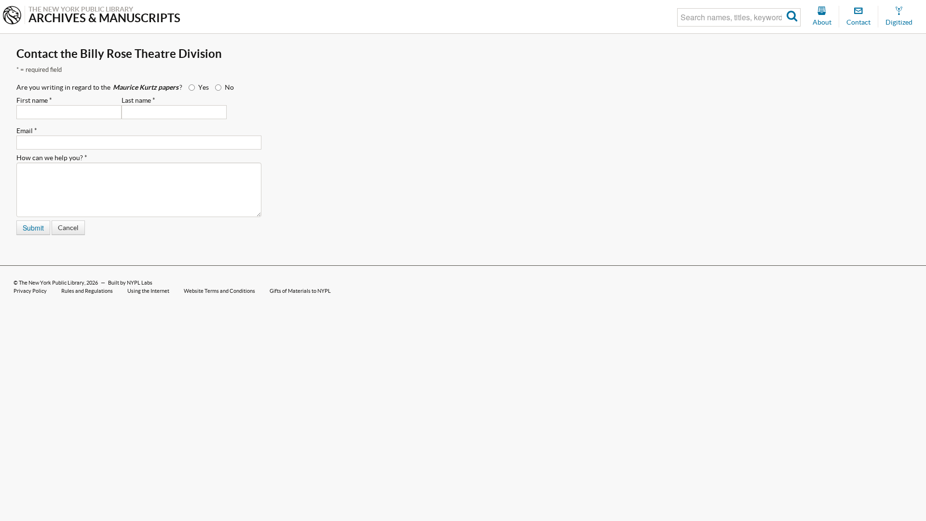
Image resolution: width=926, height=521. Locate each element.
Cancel (68, 228)
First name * (34, 100)
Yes (203, 87)
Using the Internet (148, 291)
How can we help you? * (51, 158)
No (229, 87)
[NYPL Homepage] (12, 16)
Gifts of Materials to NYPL (300, 291)
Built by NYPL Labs (130, 283)
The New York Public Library (51, 283)
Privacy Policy (30, 291)
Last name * (138, 100)
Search (792, 17)
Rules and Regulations (87, 291)
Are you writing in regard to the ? (99, 87)
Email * (26, 131)
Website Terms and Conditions (219, 291)
